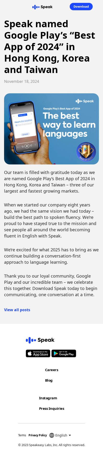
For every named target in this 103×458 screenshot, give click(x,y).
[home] (42, 6)
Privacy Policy (38, 435)
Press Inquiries (51, 408)
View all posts (17, 309)
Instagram (48, 397)
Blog (49, 380)
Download (81, 7)
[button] (3, 7)
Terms (22, 435)
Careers (51, 369)
